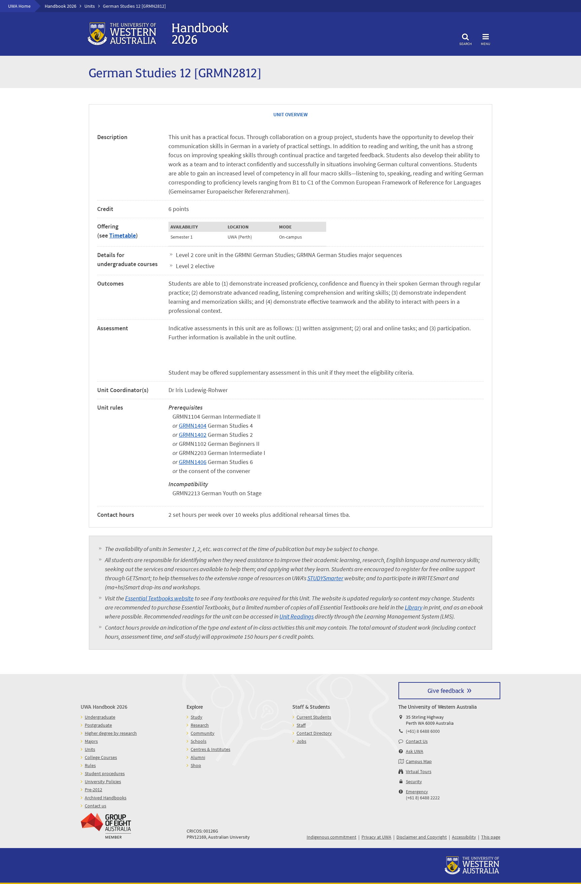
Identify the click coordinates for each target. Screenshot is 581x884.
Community (203, 733)
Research (200, 725)
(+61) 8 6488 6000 (423, 731)
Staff (301, 725)
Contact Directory (314, 733)
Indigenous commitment (331, 837)
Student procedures (105, 773)
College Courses (101, 757)
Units (89, 6)
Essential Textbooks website (159, 598)
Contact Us (417, 741)
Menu (485, 43)
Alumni (198, 757)
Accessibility (464, 837)
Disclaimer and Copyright (421, 837)
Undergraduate (100, 717)
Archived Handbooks (105, 798)
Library (413, 607)
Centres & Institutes (210, 749)
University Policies (103, 781)
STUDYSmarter (325, 578)
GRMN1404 (192, 425)
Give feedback (446, 690)
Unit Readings (296, 616)
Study (196, 717)
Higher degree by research (111, 733)
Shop (196, 765)
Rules (90, 765)
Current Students (314, 717)
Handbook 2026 (60, 6)
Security (414, 781)
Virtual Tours (418, 771)
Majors (91, 741)
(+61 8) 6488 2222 (423, 798)
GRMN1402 (192, 434)
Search (465, 43)
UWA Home (19, 6)
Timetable (122, 235)
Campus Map (419, 761)
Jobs (301, 741)
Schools (198, 741)
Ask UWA (414, 751)
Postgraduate (98, 725)
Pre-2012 (93, 790)
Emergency (417, 792)
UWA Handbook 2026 (104, 706)
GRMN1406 (192, 462)
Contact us (95, 806)
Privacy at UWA (376, 837)
